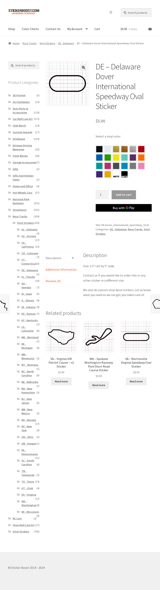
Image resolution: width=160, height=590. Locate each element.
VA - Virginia (28, 494)
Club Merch (19, 125)
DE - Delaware (66, 43)
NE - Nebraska (29, 382)
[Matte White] (116, 174)
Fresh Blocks (20, 156)
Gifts (15, 169)
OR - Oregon (28, 443)
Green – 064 (108, 157)
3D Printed (19, 95)
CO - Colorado (29, 253)
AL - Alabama (29, 229)
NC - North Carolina (27, 373)
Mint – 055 (124, 157)
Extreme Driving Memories (22, 147)
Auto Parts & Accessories (20, 110)
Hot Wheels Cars (22, 192)
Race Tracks (30, 43)
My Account (75, 29)
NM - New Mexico (26, 411)
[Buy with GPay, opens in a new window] (124, 208)
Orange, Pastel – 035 (141, 157)
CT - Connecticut (28, 261)
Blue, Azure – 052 (99, 157)
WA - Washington (28, 503)
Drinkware (19, 139)
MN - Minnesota (27, 356)
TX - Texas (27, 481)
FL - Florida (28, 277)
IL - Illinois (27, 300)
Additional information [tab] (61, 269)
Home (16, 43)
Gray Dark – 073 (116, 166)
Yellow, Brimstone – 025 (116, 157)
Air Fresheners (21, 102)
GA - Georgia (26, 285)
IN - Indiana (28, 307)
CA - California (27, 244)
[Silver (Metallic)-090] (133, 149)
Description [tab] (53, 258)
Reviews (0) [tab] (53, 281)
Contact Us (53, 29)
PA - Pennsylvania (29, 452)
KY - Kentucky (29, 320)
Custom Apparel (22, 132)
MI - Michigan (27, 346)
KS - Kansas (28, 313)
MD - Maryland (30, 337)
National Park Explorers (21, 201)
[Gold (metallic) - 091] (116, 149)
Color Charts (30, 29)
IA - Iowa (26, 294)
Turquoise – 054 (99, 166)
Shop (11, 29)
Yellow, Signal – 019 (108, 174)
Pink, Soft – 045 (141, 166)
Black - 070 (99, 149)
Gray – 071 (133, 166)
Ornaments (20, 210)
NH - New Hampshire (28, 390)
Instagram (111, 12)
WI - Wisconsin (30, 512)
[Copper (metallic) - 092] (124, 149)
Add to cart (124, 195)
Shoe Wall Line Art (24, 525)
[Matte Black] (124, 174)
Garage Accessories (24, 162)
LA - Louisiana (27, 329)
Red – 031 (141, 149)
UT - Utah (27, 488)
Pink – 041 (108, 166)
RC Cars (17, 518)
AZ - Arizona (28, 236)
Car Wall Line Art (23, 119)
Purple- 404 (99, 174)
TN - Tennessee (27, 473)
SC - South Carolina (27, 462)
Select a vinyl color (108, 136)
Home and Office (23, 186)
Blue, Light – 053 (124, 166)
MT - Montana (29, 365)
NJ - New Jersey (26, 401)
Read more (61, 381)
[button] (83, 67)
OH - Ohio (27, 437)
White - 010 (108, 149)
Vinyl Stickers (47, 43)
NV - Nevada (28, 420)
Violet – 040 (133, 157)
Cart (97, 29)
